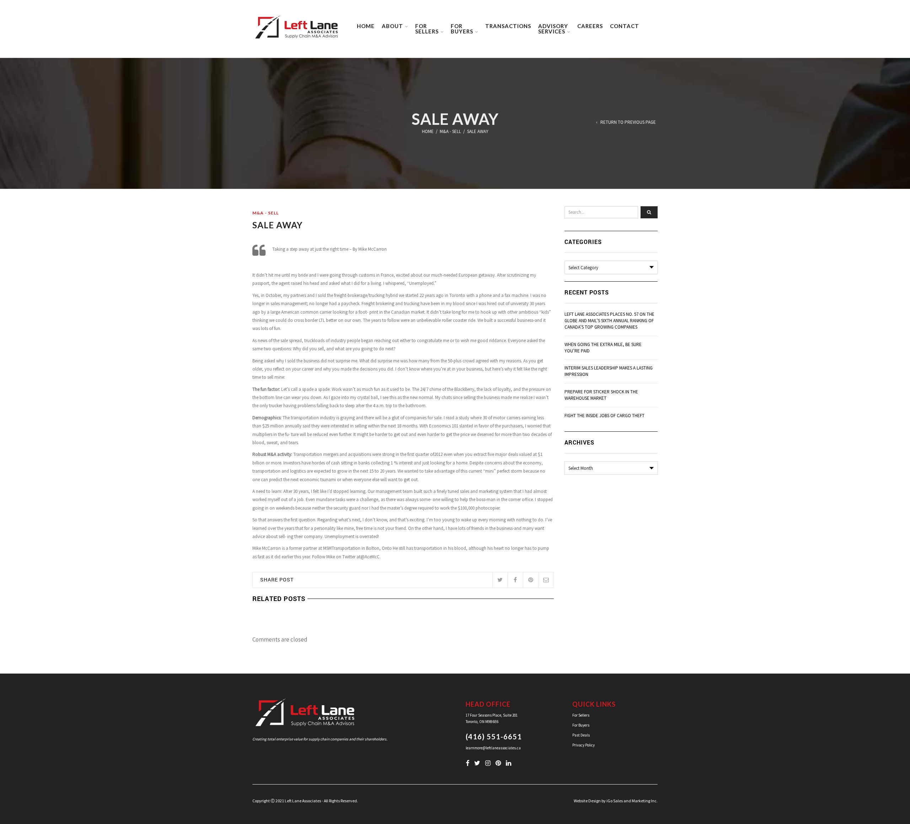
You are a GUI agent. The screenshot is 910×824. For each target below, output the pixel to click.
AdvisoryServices (553, 28)
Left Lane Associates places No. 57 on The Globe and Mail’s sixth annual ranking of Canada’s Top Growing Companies (609, 320)
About (392, 26)
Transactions (508, 26)
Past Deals (581, 735)
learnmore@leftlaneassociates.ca (493, 747)
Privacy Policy (583, 745)
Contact (624, 26)
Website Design (587, 800)
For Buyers (580, 725)
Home (366, 26)
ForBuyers (462, 28)
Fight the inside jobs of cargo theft (604, 416)
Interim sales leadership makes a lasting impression (608, 371)
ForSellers (427, 28)
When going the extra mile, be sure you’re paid (603, 347)
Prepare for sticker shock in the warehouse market (601, 395)
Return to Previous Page (628, 122)
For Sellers (580, 715)
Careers (590, 26)
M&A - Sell (450, 131)
